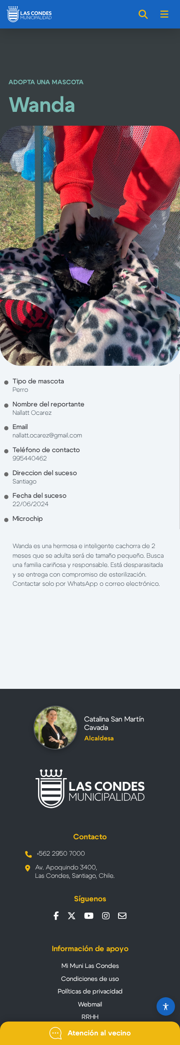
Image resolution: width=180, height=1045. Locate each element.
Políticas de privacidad (90, 991)
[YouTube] (89, 916)
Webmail (90, 1004)
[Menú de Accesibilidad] (166, 1006)
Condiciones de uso (90, 979)
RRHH (90, 1017)
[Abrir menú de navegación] (164, 14)
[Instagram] (106, 916)
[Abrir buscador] (143, 14)
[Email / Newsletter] (122, 916)
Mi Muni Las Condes (90, 966)
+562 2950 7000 (61, 854)
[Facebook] (56, 916)
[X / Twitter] (71, 916)
